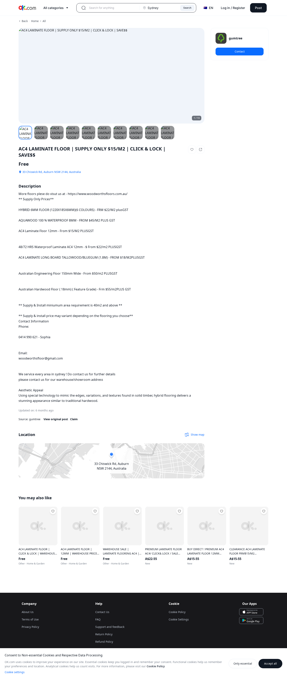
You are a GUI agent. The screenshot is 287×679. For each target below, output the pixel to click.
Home (35, 21)
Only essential (243, 663)
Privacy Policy (30, 627)
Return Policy (103, 634)
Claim (74, 419)
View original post (56, 419)
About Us (28, 612)
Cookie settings (15, 672)
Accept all (270, 663)
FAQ (98, 619)
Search (187, 7)
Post (258, 8)
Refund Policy (104, 641)
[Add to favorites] (53, 511)
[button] (192, 149)
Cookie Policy (177, 612)
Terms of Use (30, 619)
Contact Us (102, 612)
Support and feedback (109, 627)
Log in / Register (233, 8)
